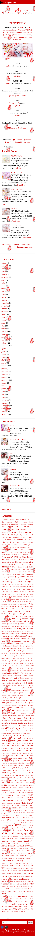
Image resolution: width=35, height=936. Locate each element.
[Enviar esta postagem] (3, 147)
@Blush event (12, 624)
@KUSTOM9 (6, 680)
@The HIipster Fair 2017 (8, 748)
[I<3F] (20, 562)
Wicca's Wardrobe (10, 911)
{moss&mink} (29, 579)
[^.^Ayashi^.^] (23, 30)
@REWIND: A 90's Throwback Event (17, 703)
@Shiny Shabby (9, 713)
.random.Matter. (7, 552)
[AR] (19, 557)
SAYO (15, 889)
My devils (13, 453)
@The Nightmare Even (26, 753)
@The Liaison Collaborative (22, 35)
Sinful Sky (16, 891)
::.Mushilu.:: (19, 527)
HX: (32, 856)
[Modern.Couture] (9, 567)
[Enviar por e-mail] (7, 147)
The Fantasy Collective (8, 899)
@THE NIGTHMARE (7, 755)
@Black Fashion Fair (18, 621)
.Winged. (30, 552)
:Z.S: (2, 535)
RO (7, 889)
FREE (28, 851)
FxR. (11, 853)
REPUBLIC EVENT (22, 886)
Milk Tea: (9, 870)
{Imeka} (22, 577)
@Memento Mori (28, 688)
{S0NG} (20, 582)
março (3, 272)
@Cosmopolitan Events (17, 96)
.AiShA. (9, 547)
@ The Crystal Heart (22, 606)
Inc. (2, 858)
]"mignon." (4, 577)
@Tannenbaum (16, 720)
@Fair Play (30, 646)
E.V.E (32, 843)
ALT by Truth (29, 823)
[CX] (28, 559)
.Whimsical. (23, 552)
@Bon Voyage (29, 624)
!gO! (17, 535)
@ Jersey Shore (23, 599)
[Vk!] (22, 574)
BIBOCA (16, 930)
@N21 (16, 693)
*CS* (31, 800)
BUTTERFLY (17, 23)
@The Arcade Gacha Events (17, 723)
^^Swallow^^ (5, 815)
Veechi (10, 907)
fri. (33, 851)
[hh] (17, 562)
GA (19, 853)
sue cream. (30, 894)
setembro (5, 266)
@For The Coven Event (15, 666)
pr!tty (31, 884)
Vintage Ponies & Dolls (26, 907)
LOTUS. (11, 866)
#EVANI (23, 813)
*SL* (25, 808)
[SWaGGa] (31, 572)
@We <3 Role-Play (8, 780)
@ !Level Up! (9, 584)
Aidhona (9, 823)
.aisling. (14, 547)
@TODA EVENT (6, 770)
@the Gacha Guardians (25, 746)
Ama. (9, 825)
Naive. (31, 876)
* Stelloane (12, 792)
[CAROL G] (16, 559)
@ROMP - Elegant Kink (19, 705)
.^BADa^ (4, 547)
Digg (28, 142)
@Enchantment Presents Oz (22, 641)
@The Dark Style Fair (26, 733)
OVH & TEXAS (15, 881)
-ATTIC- (11, 519)
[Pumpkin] (14, 569)
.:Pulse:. (25, 542)
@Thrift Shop (16, 768)
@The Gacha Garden (8, 746)
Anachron (25, 825)
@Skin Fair (6, 718)
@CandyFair (19, 626)
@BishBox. (4, 621)
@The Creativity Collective (19, 731)
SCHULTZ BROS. (22, 889)
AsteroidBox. (6, 831)
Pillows (12, 884)
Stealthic (22, 894)
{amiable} (11, 577)
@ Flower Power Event (18, 587)
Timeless (13, 469)
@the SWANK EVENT (21, 765)
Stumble (19, 142)
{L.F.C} (32, 577)
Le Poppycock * (17, 863)
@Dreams (4, 634)
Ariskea (31, 828)
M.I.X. (3, 868)
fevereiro (4, 297)
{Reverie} (14, 582)
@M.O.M (31, 685)
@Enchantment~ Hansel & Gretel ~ (13, 646)
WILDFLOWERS (16, 156)
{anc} (17, 577)
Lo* (32, 863)
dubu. (27, 843)
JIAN (23, 858)
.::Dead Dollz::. (29, 540)
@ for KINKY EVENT (12, 589)
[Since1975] (22, 572)
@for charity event (28, 653)
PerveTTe (31, 881)
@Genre (26, 671)
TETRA (32, 896)
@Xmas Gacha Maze (26, 787)
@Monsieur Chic (6, 693)
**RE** (31, 795)
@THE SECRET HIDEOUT (25, 760)
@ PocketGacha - (23, 604)
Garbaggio (24, 853)
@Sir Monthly (17, 715)
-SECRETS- (9, 522)
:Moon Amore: (25, 532)
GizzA (14, 856)
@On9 (16, 698)
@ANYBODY (13, 619)
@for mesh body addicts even (19, 658)
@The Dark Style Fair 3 (9, 736)
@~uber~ (6, 32)
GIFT (9, 856)
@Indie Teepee (6, 675)
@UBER (17, 116)
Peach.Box (23, 881)
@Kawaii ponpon (28, 675)
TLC (22, 901)
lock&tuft (4, 866)
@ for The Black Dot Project (10, 591)
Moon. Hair (21, 874)
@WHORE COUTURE (18, 785)
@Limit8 (8, 683)
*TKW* (31, 810)
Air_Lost (14, 823)
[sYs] (2, 574)
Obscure (27, 879)
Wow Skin (20, 911)
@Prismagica (5, 700)
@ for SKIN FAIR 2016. (26, 589)
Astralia (22, 37)
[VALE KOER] (16, 574)
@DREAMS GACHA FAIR (15, 633)
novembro (5, 306)
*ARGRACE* (19, 797)
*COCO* (23, 800)
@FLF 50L (19, 653)
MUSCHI (15, 876)
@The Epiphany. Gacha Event (14, 738)
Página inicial (26, 244)
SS (17, 894)
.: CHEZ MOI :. (24, 537)
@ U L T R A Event (25, 611)
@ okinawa (14, 604)
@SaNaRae (7, 35)
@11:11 (22, 616)
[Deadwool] (5, 562)
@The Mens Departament (9, 753)
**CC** (18, 795)
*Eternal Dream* (6, 803)
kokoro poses (29, 861)
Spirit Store (11, 894)
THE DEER (13, 426)
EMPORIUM (12, 846)
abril (3, 269)
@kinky (17, 106)
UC (2, 907)
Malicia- (27, 868)
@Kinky (29, 32)
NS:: (23, 879)
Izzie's (15, 858)
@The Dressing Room (26, 736)
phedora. (5, 884)
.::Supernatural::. (8, 542)
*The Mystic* (17, 810)
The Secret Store (23, 899)
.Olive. (15, 549)
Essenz (16, 848)
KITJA (22, 861)
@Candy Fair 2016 (7, 626)
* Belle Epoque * (28, 790)
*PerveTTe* (24, 805)
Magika (8, 868)
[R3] (19, 569)
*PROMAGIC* (16, 808)
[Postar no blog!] (9, 147)
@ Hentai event (12, 599)
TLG (26, 901)
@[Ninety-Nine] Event (20, 614)
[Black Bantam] (28, 557)
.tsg (15, 552)
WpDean (8, 932)
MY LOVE (14, 209)
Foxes (24, 851)
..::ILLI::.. (4, 545)
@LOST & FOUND (27, 683)
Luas (16, 866)
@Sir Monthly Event (28, 715)
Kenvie (28, 858)
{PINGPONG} (6, 582)
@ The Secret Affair (17, 609)
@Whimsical (6, 785)
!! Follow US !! (10, 535)
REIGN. (3, 886)
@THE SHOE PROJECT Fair (9, 763)
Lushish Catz (29, 866)
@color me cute (28, 626)
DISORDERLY (15, 843)
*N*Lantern (15, 805)
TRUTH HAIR (9, 903)
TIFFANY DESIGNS (13, 901)
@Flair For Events (28, 651)
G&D (15, 853)
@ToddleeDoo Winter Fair (18, 773)
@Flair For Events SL (8, 653)
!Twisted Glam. (6, 537)
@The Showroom (23, 763)
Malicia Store (20, 868)
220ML (32, 820)
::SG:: (13, 529)
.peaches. (30, 550)
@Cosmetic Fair (7, 629)
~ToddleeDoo (24, 820)
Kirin (13, 861)
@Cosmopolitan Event (18, 32)
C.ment (21, 838)
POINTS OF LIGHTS (17, 189)
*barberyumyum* (7, 800)
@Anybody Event (27, 619)
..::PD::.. (9, 545)
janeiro (4, 274)
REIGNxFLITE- (11, 886)
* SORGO (4, 793)
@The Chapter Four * (17, 728)
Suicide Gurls (7, 896)
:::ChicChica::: (30, 524)
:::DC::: (3, 527)
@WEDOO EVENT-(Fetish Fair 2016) (20, 783)
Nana (3, 879)
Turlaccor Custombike (25, 904)
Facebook (18, 140)
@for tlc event (13, 668)
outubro (4, 263)
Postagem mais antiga (25, 247)
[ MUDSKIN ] (16, 554)
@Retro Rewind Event (17, 700)
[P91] (8, 569)
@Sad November (27, 708)
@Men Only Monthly (8, 690)
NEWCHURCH (9, 879)
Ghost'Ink (4, 856)
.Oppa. (23, 550)
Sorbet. (23, 891)
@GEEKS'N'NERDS (17, 670)
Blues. (21, 836)
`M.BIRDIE (30, 813)
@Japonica (17, 675)
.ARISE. (19, 547)
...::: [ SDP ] (14, 545)
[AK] (30, 30)
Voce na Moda (6, 909)
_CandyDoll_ (5, 519)
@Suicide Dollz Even (24, 718)
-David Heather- (20, 519)
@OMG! (9, 698)
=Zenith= (6, 37)
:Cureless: (31, 529)
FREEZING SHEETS (17, 225)
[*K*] (32, 555)
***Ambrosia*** (9, 795)
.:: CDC (30, 537)
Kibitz (8, 861)
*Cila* (17, 800)
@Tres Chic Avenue (16, 775)
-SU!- (16, 522)
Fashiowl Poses (28, 848)
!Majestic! (22, 535)
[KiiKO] (31, 562)
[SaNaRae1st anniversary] (9, 572)
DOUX (23, 843)
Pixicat (25, 884)
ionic (5, 858)
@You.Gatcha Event (7, 790)
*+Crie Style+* (7, 797)
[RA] (23, 569)
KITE (17, 861)
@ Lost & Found (13, 601)
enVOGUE (20, 846)
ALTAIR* (4, 825)
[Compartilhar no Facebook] (12, 147)
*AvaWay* (30, 798)
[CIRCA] (23, 559)
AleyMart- (21, 823)
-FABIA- (29, 519)
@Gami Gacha (6, 671)
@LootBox (15, 683)
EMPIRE (4, 846)
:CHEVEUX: (23, 529)
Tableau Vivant (19, 896)
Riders (3, 889)
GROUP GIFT (21, 856)
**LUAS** (24, 795)
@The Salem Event (20, 758)
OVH (8, 881)
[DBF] (32, 559)
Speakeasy (30, 891)
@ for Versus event (21, 596)
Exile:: (20, 848)
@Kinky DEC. (29, 678)
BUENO (9, 838)
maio (3, 289)
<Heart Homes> (17, 818)
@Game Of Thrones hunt (26, 668)
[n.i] (26, 567)
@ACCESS (4, 619)
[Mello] (31, 564)
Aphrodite (4, 828)
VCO (6, 907)
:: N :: (17, 524)
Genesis (31, 853)
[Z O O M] (29, 574)
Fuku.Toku (4, 853)
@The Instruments (23, 748)
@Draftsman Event (28, 631)
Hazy (29, 856)
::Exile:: (3, 529)
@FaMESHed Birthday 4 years (11, 648)
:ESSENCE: (12, 532)
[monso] (21, 567)
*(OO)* (18, 793)
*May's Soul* (5, 805)
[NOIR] (3, 569)
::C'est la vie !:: (29, 527)
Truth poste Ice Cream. (18, 439)
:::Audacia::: (23, 524)
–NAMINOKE (12, 524)
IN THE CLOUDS (16, 173)
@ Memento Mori (26, 601)
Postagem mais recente (10, 244)
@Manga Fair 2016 (15, 688)
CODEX (19, 841)
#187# (18, 813)
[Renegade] (30, 569)
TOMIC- (31, 901)
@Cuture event (16, 631)
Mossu (10, 876)
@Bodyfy (21, 624)
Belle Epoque (21, 833)
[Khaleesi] (25, 562)
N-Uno (27, 876)
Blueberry (14, 836)
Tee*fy (27, 896)
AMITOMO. (14, 37)
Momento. (25, 871)
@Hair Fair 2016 (10, 673)
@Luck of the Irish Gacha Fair (17, 685)
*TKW (25, 810)
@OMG (3, 698)
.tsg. (17, 552)
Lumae (21, 866)
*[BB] (22, 792)
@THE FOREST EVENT (26, 743)
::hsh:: (9, 529)
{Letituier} (4, 579)
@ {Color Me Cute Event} (23, 584)
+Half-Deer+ (29, 815)
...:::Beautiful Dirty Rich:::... (26, 545)
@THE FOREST (13, 743)
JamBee (19, 858)
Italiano (10, 858)
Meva (32, 868)
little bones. (27, 863)
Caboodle (26, 838)
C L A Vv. (15, 838)
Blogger (28, 930)
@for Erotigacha (22, 656)
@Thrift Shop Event (28, 768)
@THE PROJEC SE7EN (21, 755)
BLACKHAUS (5, 836)
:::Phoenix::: (10, 527)
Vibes (16, 907)
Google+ (9, 142)
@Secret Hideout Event (25, 711)
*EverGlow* (16, 803)
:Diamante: (5, 532)
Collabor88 (29, 841)
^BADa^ (16, 815)
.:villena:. (31, 542)
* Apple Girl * (18, 790)
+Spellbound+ (6, 818)
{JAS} (27, 577)
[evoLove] (13, 562)
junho (3, 286)
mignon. (3, 870)
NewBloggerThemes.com (27, 932)
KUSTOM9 (4, 863)
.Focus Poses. (26, 547)
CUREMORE (5, 843)
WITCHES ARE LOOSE (17, 486)
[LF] (22, 564)
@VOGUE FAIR (28, 778)
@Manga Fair (5, 688)
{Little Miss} (16, 579)
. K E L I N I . (15, 537)
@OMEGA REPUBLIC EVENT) (23, 695)
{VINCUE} (26, 582)
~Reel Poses (15, 820)
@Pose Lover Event (26, 698)
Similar (9, 891)
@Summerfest (6, 720)
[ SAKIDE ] (25, 554)
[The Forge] (8, 574)
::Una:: (17, 529)
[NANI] (31, 567)
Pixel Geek (19, 884)
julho (3, 283)
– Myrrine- (23, 522)
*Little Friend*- (27, 803)
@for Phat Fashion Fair (27, 661)
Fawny (3, 851)
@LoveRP (4, 685)
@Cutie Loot (5, 631)
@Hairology (20, 673)
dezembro (5, 277)
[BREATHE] (6, 559)
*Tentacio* (6, 810)
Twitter (28, 140)
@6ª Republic (29, 616)
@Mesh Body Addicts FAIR (25, 690)
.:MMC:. (19, 542)
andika (31, 825)
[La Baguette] (8, 564)
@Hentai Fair (29, 673)
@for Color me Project (9, 656)
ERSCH (10, 848)
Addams (4, 823)
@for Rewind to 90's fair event (10, 663)
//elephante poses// (8, 813)
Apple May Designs (19, 828)
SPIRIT (3, 894)
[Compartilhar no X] (10, 147)
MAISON (13, 868)
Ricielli (31, 886)
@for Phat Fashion (14, 661)
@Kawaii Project (9, 678)
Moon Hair (11, 874)
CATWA (13, 841)
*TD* (32, 808)
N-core (21, 876)
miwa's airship (17, 870)
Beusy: (31, 834)
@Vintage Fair (17, 778)
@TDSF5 (24, 720)
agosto (3, 280)
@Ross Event (13, 708)
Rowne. (10, 889)
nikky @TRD (17, 879)
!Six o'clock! (30, 535)
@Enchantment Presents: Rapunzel (17, 643)
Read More (18, 168)
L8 (10, 863)
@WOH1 (15, 787)
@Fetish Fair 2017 (14, 651)
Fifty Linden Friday (14, 851)
